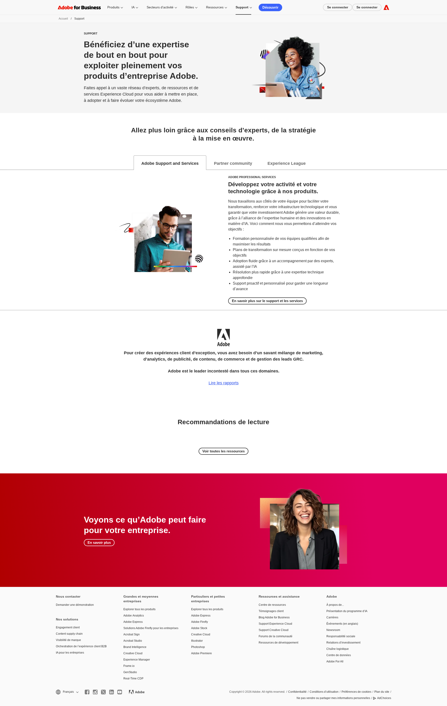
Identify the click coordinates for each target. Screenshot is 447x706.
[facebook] (87, 692)
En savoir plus (99, 542)
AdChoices (384, 698)
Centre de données (338, 655)
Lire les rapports (224, 383)
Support (242, 7)
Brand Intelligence (134, 647)
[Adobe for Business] (386, 7)
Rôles (190, 7)
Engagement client (68, 627)
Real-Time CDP (133, 678)
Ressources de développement (278, 642)
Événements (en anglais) (342, 623)
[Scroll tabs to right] (443, 162)
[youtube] (119, 692)
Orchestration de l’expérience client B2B (81, 646)
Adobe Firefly (199, 621)
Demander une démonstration (75, 604)
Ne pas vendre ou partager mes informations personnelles (333, 698)
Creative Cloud (132, 653)
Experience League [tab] (287, 163)
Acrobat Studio (132, 640)
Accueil (63, 18)
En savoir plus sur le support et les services (267, 301)
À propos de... (335, 604)
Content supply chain (69, 633)
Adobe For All (334, 661)
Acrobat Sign (131, 634)
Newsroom (333, 630)
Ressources (215, 7)
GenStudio (130, 672)
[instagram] (95, 692)
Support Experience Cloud (275, 623)
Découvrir (270, 7)
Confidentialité (297, 691)
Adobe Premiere (201, 653)
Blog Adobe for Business (274, 617)
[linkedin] (111, 692)
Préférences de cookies (356, 691)
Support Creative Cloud (273, 630)
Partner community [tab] (233, 163)
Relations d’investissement (343, 642)
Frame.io (129, 666)
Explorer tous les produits (139, 609)
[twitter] (103, 692)
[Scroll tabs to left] (3, 162)
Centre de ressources (272, 604)
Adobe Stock (199, 628)
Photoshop (198, 647)
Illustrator (197, 640)
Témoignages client (271, 611)
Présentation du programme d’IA (346, 611)
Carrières (332, 617)
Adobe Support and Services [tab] (170, 163)
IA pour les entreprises (70, 652)
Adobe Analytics (133, 615)
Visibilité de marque (68, 640)
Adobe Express (133, 621)
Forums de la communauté (275, 636)
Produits (113, 7)
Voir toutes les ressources (223, 451)
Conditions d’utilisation (324, 691)
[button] (67, 692)
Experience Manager (136, 659)
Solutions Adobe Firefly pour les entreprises (150, 628)
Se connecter (337, 7)
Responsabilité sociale (340, 636)
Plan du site (381, 691)
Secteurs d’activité (160, 7)
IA (133, 7)
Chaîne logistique (337, 649)
